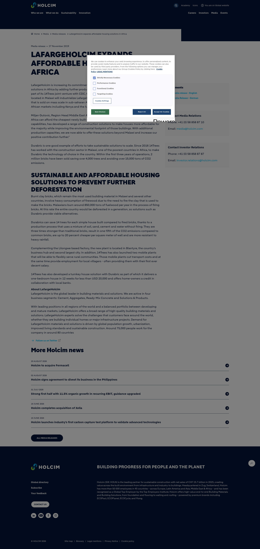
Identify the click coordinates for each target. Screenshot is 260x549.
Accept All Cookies (161, 112)
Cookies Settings (102, 101)
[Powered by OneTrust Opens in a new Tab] (163, 120)
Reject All (142, 112)
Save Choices (100, 112)
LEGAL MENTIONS (105, 72)
